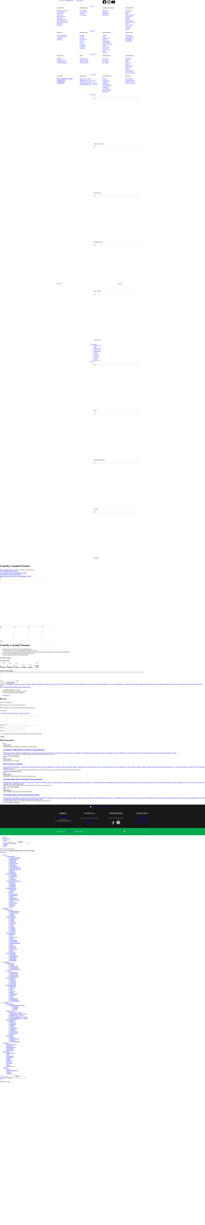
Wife (1, 685)
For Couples (74, 684)
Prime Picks (9, 910)
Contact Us (89, 823)
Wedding (37, 799)
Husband (162, 684)
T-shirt (11, 901)
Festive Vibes (9, 1004)
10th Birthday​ (13, 957)
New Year (177, 684)
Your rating (3, 710)
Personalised (6, 1051)
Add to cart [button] (6, 756)
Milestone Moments (11, 1020)
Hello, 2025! (9, 1035)
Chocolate (5, 1043)
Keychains (12, 905)
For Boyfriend (66, 684)
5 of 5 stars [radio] (26, 713)
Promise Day (183, 684)
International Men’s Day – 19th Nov (19, 1018)
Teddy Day (202, 767)
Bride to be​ (81, 798)
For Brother (13, 930)
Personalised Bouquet (11, 1070)
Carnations (9, 1073)
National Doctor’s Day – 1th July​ (18, 1014)
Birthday (34, 684)
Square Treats (9, 1046)
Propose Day (190, 684)
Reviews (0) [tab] (6, 695)
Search (20, 841)
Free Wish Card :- (5, 660)
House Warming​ (14, 1033)
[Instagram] (109, 2)
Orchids (8, 1072)
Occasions (5, 1002)
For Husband (97, 684)
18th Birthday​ (9, 684)
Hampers (131, 684)
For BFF (60, 684)
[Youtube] (113, 2)
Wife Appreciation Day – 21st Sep (18, 1017)
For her (87, 684)
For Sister (12, 931)
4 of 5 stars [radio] (20, 713)
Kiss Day (134, 753)
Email (2, 730)
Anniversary (16, 684)
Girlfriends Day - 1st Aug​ (121, 684)
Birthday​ (17, 570)
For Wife (115, 753)
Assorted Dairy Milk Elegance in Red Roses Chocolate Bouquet (24, 750)
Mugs (11, 892)
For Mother (12, 928)
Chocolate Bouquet (14, 899)
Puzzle (11, 907)
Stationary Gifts (10, 1053)
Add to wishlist (10, 682)
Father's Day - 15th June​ (51, 684)
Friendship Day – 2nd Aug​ (16, 1015)
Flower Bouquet (14, 894)
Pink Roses (12, 883)
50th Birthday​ (50, 767)
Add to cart (3, 682)
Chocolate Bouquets (26, 753)
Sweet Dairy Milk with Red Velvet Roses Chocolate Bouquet (22, 779)
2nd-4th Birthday (14, 956)
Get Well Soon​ (13, 1031)
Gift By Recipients (11, 873)
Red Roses (12, 882)
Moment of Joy (10, 1011)
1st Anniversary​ (24, 767)
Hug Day (156, 684)
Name (2, 727)
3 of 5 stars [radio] (14, 713)
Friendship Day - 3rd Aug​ (108, 684)
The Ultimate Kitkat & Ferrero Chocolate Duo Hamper (21, 795)
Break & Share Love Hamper (13, 764)
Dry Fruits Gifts (14, 966)
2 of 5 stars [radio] (8, 713)
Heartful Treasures (149, 684)
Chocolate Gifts (10, 856)
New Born (12, 1027)
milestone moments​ (9, 570)
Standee (12, 897)
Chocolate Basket (14, 912)
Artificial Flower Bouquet (12, 881)
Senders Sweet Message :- (7, 671)
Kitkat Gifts (168, 684)
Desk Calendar (13, 902)
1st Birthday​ (13, 954)
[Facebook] (104, 2)
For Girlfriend (81, 684)
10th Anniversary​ (7, 767)
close (8, 1081)
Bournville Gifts (14, 863)
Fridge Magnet (13, 898)
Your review (3, 725)
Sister (197, 767)
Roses (7, 1069)
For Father (12, 927)
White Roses (13, 885)
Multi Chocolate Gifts (15, 869)
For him (92, 684)
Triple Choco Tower (11, 1044)
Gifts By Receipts (10, 917)
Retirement (12, 1030)
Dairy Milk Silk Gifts (15, 868)
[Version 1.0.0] (35, 633)
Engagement (13, 1024)
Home (1, 570)
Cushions (12, 891)
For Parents (12, 982)
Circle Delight (10, 1048)
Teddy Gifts (162, 753)
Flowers (5, 1067)
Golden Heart (9, 1050)
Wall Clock (12, 904)
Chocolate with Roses (67, 753)
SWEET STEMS (63, 817)
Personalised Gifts (11, 888)
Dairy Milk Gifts (86, 753)
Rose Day (155, 753)
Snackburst (12, 872)
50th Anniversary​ (42, 767)
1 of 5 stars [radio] (3, 713)
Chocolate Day (40, 684)
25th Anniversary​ (33, 767)
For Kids (12, 918)
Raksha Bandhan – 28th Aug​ (17, 1005)
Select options (6, 771)
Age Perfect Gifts (10, 953)
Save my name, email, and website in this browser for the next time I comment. (22, 733)
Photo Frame (13, 889)
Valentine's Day (198, 684)
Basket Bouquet (14, 859)
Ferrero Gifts (126, 798)
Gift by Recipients (11, 978)
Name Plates (9, 1057)
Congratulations (77, 753)
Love (172, 684)
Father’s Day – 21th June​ (16, 1012)
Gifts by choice (10, 963)
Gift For (8, 970)
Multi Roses (13, 886)
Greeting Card (13, 895)
